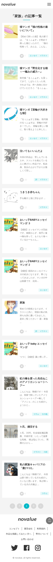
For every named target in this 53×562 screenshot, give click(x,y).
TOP (49, 521)
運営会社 (28, 528)
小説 (45, 452)
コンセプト (14, 528)
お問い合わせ (27, 539)
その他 (44, 414)
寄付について (42, 533)
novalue (8, 5)
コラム (36, 414)
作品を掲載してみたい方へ (18, 533)
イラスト (43, 56)
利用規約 (41, 528)
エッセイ (33, 56)
